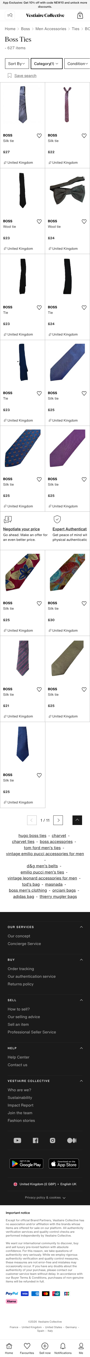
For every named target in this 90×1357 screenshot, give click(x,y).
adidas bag (23, 897)
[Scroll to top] (77, 820)
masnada (54, 884)
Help (12, 1048)
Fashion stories (21, 1120)
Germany (71, 1327)
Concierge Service (24, 943)
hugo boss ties (32, 836)
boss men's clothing (28, 890)
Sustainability (20, 1097)
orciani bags (64, 890)
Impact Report (20, 1105)
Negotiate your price (21, 529)
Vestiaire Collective (29, 1081)
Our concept (19, 936)
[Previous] (32, 820)
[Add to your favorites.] (39, 136)
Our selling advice (24, 1017)
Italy (50, 1331)
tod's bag (31, 884)
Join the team (20, 1113)
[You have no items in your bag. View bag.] (80, 15)
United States (53, 1327)
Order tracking (21, 969)
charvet (59, 836)
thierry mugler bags (58, 897)
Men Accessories (51, 29)
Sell (12, 1000)
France (14, 1327)
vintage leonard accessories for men (42, 878)
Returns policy (21, 984)
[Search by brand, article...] (10, 15)
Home (10, 29)
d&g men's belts (42, 866)
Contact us (17, 1065)
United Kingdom (32, 1327)
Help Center (18, 1057)
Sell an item (18, 1024)
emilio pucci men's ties (42, 872)
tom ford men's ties (42, 848)
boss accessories (56, 842)
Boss (25, 29)
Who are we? (19, 1090)
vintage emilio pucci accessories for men (45, 854)
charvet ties (23, 842)
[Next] (58, 820)
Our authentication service (32, 976)
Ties (75, 29)
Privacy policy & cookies (43, 1197)
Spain (40, 1331)
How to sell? (19, 1009)
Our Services (21, 927)
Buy (11, 960)
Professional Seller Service (32, 1032)
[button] (80, 15)
